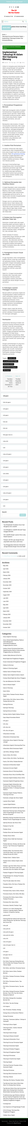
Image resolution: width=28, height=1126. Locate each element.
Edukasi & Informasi (8, 665)
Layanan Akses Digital (9, 801)
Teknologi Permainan (8, 1070)
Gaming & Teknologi (8, 707)
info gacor (5, 720)
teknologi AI (7, 370)
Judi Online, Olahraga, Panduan (11, 752)
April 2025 (5, 608)
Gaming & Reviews (8, 704)
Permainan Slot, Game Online (10, 902)
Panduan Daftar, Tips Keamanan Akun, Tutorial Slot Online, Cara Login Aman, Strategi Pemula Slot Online (13, 852)
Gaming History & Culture (9, 711)
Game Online (6, 691)
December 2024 (7, 621)
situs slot (5, 441)
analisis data (11, 358)
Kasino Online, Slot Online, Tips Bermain (13, 758)
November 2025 (7, 585)
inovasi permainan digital (11, 361)
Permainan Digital (7, 887)
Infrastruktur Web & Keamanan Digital (13, 748)
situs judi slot (6, 928)
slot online (6, 473)
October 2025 (6, 588)
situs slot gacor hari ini (9, 945)
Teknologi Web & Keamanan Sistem (12, 1073)
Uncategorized (7, 1103)
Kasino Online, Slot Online (10, 755)
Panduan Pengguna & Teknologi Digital (13, 872)
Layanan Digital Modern (9, 804)
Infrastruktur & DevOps (9, 733)
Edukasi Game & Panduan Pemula (12, 671)
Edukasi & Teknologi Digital (10, 668)
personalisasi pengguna (10, 367)
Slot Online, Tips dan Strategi (10, 1003)
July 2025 (5, 598)
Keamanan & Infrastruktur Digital (11, 764)
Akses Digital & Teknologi (10, 636)
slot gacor (5, 409)
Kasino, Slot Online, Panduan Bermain (13, 761)
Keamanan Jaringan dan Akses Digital (13, 798)
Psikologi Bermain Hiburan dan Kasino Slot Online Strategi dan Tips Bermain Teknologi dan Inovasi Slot (14, 920)
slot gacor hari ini (7, 954)
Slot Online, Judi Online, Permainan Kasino (14, 968)
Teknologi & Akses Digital (10, 1024)
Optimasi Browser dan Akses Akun (12, 822)
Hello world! (22, 556)
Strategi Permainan (8, 1016)
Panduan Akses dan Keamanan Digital (13, 832)
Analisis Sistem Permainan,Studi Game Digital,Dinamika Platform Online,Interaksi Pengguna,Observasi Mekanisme (14, 650)
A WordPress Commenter (10, 556)
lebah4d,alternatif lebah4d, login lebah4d (13, 807)
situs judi (5, 925)
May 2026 (5, 565)
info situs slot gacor (8, 730)
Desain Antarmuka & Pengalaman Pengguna (14, 662)
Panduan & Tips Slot (8, 826)
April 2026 (5, 569)
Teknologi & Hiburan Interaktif (11, 1036)
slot (4, 447)
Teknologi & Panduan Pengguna (11, 1049)
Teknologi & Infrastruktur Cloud (11, 1039)
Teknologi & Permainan (9, 1055)
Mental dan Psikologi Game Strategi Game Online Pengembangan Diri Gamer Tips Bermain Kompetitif (14, 812)
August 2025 (6, 595)
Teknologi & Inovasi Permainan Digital (12, 47)
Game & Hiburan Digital (9, 684)
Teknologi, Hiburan (8, 1077)
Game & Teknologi (8, 688)
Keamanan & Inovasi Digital (10, 768)
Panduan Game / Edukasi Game (11, 857)
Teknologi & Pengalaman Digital (11, 1052)
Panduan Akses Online (9, 835)
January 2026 (6, 578)
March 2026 (6, 572)
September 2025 (7, 591)
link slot (5, 422)
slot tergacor (6, 1006)
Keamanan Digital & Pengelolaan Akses (13, 781)
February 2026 (6, 575)
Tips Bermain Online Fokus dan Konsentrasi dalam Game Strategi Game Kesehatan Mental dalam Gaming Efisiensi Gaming (14, 1090)
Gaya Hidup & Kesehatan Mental (11, 717)
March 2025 (6, 611)
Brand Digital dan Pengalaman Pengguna (13, 658)
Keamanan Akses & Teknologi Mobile (13, 771)
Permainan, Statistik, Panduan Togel (12, 905)
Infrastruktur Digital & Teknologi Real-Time (14, 745)
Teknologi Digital (7, 1062)
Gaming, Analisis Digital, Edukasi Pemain (13, 714)
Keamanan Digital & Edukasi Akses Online (14, 778)
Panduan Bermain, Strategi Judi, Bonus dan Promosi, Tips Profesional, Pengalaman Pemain (14, 845)
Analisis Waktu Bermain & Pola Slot (12, 655)
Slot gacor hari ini (7, 435)
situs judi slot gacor (8, 932)
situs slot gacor (7, 454)
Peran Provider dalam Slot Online (11, 881)
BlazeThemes (17, 1123)
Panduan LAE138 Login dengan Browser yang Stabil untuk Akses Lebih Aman (12, 1)
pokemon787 (6, 915)
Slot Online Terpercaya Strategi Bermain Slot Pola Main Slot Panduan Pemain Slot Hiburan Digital (14, 963)
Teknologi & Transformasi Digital (11, 1059)
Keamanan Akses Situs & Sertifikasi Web (13, 774)
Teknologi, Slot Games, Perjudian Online (13, 1080)
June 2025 (5, 601)
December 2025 (7, 582)
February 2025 (6, 614)
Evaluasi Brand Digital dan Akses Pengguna (14, 678)
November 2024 (7, 624)
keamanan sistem (8, 364)
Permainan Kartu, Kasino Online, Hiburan (13, 890)
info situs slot (6, 727)
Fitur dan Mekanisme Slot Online (11, 681)
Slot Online (6, 958)
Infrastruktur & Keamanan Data (11, 737)
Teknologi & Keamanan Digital (11, 1045)
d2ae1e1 (6, 62)
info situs (5, 724)
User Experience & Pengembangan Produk (14, 1107)
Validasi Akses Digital (9, 1115)
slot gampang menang (18, 154)
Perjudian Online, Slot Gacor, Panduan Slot (14, 884)
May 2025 (5, 604)
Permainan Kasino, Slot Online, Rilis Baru (13, 894)
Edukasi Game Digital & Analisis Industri (13, 675)
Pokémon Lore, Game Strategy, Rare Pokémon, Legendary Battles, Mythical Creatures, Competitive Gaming (13, 910)
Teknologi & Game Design (10, 1032)
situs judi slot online (8, 935)
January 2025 (6, 617)
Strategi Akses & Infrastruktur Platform (13, 1013)
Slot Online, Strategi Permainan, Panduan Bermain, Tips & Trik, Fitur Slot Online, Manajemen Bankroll (13, 993)
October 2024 (6, 627)
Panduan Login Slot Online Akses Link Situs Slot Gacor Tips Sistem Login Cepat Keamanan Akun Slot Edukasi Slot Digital (14, 867)
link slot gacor (7, 402)
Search (4, 512)
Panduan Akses (7, 829)
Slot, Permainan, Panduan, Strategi (12, 1009)
